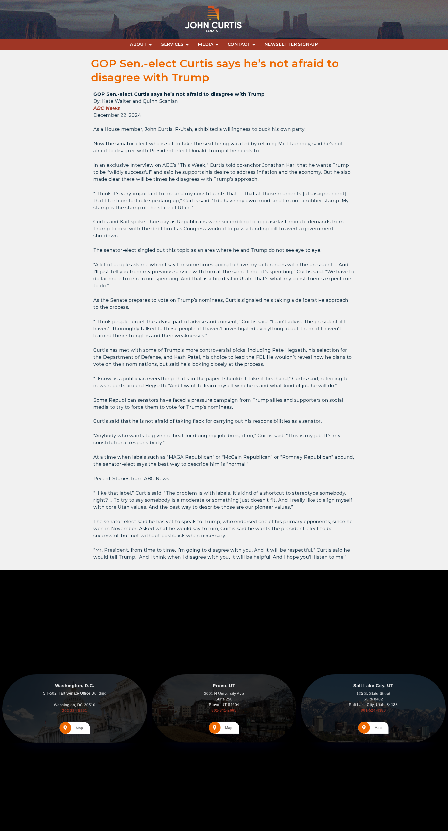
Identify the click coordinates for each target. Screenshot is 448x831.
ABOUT (138, 44)
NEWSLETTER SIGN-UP (291, 44)
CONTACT (239, 44)
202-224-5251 (74, 711)
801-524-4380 (373, 710)
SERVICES (172, 44)
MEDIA (205, 44)
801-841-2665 (223, 710)
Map (79, 728)
